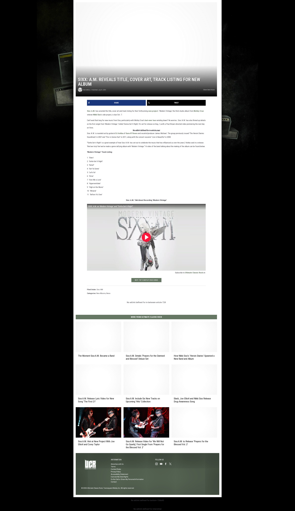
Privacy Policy (116, 472)
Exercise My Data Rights (119, 477)
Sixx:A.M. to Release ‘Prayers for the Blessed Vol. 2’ (191, 443)
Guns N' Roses (131, 133)
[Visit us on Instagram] (157, 463)
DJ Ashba (119, 133)
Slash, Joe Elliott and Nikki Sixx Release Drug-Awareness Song (192, 400)
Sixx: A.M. (91, 111)
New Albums (101, 293)
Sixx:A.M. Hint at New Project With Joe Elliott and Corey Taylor (96, 443)
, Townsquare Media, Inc (111, 488)
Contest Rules (116, 469)
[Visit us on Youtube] (162, 463)
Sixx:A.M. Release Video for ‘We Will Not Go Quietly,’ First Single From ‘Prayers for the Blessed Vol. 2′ (145, 444)
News (108, 293)
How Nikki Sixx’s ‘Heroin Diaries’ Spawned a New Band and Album (194, 357)
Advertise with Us (117, 464)
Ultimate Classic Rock (194, 272)
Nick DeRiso (86, 90)
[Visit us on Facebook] (166, 463)
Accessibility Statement (119, 474)
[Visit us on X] (171, 463)
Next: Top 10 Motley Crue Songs (146, 280)
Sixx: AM (100, 289)
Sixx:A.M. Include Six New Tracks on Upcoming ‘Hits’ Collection (143, 400)
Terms (113, 467)
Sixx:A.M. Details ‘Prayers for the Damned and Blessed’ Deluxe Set (145, 357)
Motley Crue (199, 111)
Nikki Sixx (97, 114)
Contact (114, 482)
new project (153, 111)
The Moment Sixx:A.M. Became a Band (96, 355)
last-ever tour (150, 120)
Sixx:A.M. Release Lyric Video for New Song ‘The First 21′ (96, 400)
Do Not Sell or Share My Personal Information (127, 479)
